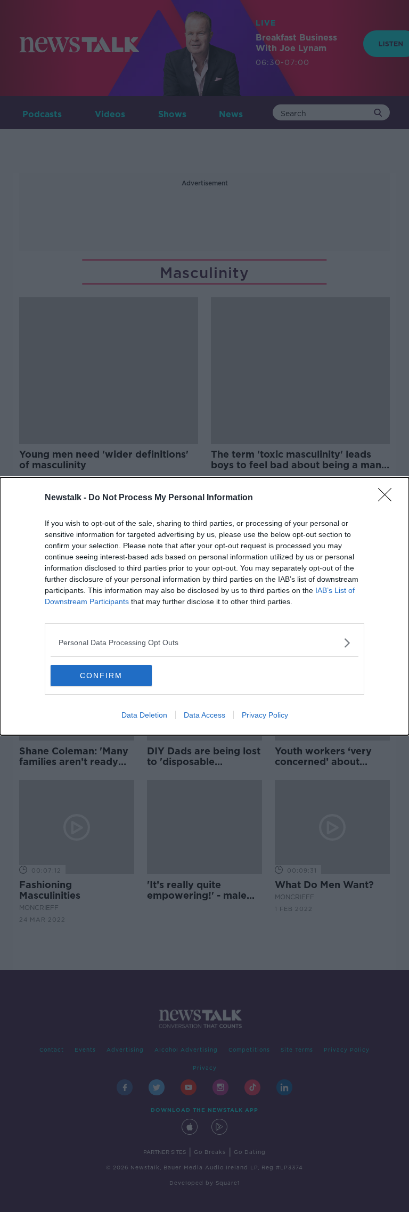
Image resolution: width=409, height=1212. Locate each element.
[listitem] (204, 642)
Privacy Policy (265, 715)
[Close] (388, 498)
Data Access (204, 715)
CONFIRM (101, 675)
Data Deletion (144, 715)
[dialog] (204, 606)
